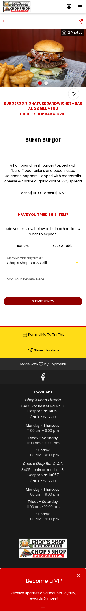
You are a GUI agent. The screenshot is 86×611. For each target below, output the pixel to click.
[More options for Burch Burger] (73, 93)
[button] (5, 21)
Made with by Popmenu (34, 364)
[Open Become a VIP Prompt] (43, 607)
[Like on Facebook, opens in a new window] (43, 378)
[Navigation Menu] (80, 6)
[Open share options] (81, 21)
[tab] (23, 245)
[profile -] (69, 6)
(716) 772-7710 (43, 417)
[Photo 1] (40, 83)
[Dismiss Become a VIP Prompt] (78, 575)
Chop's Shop (43, 548)
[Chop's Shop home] (23, 6)
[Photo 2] (46, 83)
